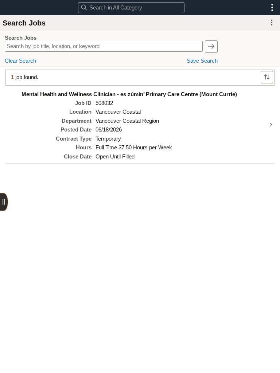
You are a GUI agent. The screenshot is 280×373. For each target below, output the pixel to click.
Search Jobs (20, 38)
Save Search (202, 61)
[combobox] (131, 7)
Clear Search (20, 61)
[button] (272, 7)
